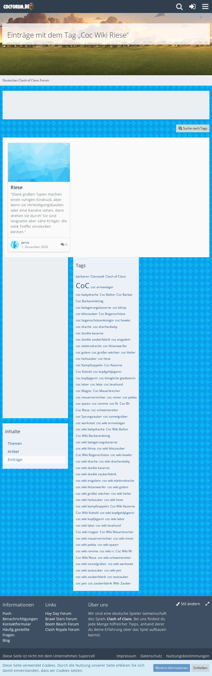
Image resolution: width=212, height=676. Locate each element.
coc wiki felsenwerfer (91, 487)
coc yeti (81, 583)
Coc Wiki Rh (124, 551)
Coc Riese (83, 410)
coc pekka (130, 397)
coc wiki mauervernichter (94, 538)
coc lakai (96, 384)
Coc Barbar (124, 294)
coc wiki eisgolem (88, 480)
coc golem (83, 352)
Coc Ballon (107, 294)
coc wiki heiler (121, 493)
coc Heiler (128, 352)
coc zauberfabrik (100, 583)
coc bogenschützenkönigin (95, 320)
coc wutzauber (117, 577)
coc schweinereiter (104, 410)
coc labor (82, 384)
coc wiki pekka (86, 544)
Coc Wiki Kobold (87, 513)
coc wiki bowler (121, 455)
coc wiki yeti (112, 570)
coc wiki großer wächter (93, 493)
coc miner (114, 397)
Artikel (13, 451)
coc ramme (100, 403)
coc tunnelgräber (115, 416)
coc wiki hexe (113, 500)
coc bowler (123, 320)
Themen (15, 443)
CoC (82, 285)
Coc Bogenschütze (112, 314)
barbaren (82, 276)
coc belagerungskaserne (93, 307)
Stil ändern (190, 603)
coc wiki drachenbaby (114, 461)
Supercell (87, 655)
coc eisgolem (120, 339)
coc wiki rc (107, 551)
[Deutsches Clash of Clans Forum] (18, 6)
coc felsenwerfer (115, 346)
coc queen (83, 403)
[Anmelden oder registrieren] (192, 6)
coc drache (84, 327)
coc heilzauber (86, 358)
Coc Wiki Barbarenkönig (93, 435)
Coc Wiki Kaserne (122, 506)
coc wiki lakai (85, 525)
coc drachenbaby (105, 327)
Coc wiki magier (87, 532)
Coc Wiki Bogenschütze (92, 455)
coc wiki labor (115, 519)
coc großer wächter (106, 352)
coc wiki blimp (86, 448)
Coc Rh (125, 403)
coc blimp (119, 307)
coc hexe (104, 358)
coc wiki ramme (87, 551)
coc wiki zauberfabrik (91, 577)
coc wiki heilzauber (89, 500)
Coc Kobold (84, 371)
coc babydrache (87, 294)
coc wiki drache (87, 461)
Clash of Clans (115, 276)
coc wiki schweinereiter (114, 557)
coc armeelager (102, 287)
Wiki (116, 583)
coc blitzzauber (86, 314)
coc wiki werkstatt (120, 564)
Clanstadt (97, 276)
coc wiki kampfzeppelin (92, 506)
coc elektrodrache (89, 346)
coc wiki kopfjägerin (90, 519)
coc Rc (113, 403)
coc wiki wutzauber (89, 570)
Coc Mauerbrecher (106, 391)
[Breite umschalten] (207, 604)
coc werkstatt (85, 423)
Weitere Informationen (171, 668)
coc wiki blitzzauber (111, 448)
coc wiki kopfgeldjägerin (117, 513)
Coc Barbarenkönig (89, 301)
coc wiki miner (123, 538)
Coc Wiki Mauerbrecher (117, 532)
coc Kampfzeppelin (89, 365)
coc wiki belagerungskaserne (96, 442)
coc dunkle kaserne (89, 333)
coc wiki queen (107, 544)
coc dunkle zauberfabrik (93, 339)
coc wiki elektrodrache (118, 480)
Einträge (15, 459)
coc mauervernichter (91, 397)
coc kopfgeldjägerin (107, 371)
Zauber (125, 583)
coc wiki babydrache (90, 429)
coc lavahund (113, 384)
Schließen (200, 668)
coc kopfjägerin (87, 378)
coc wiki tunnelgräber (91, 564)
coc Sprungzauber (89, 416)
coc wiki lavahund (108, 525)
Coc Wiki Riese (86, 557)
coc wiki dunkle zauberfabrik (96, 474)
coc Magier (84, 391)
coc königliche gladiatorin (117, 378)
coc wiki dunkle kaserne (93, 468)
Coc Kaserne (113, 365)
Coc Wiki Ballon (117, 429)
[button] (205, 6)
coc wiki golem (117, 487)
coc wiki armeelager (110, 423)
